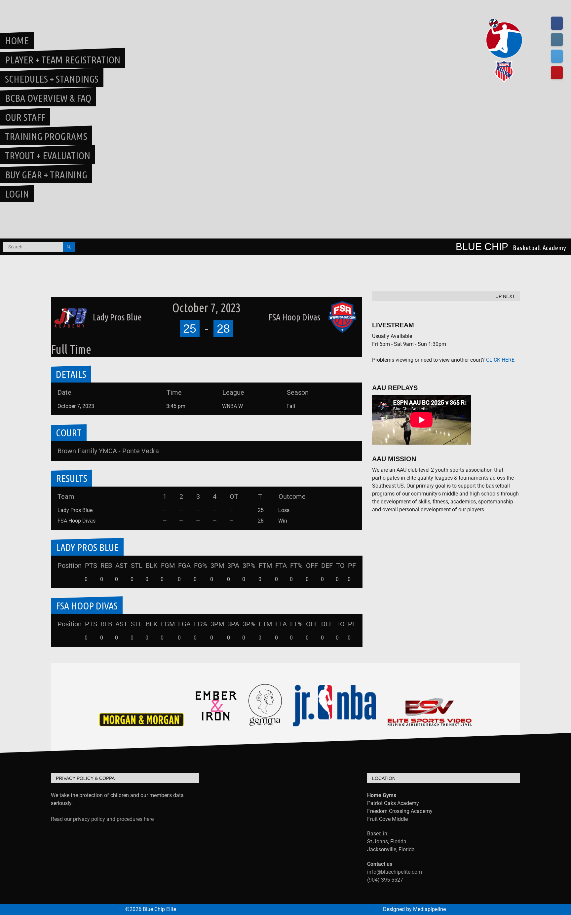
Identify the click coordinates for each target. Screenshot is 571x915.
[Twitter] (557, 56)
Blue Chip (482, 246)
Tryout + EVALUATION (47, 155)
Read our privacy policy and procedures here (102, 819)
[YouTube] (557, 72)
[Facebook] (557, 23)
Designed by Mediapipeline (414, 909)
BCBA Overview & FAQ (48, 98)
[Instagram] (557, 39)
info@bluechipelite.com (394, 872)
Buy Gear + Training (46, 174)
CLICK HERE (500, 360)
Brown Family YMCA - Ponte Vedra (108, 451)
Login (17, 194)
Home (17, 40)
